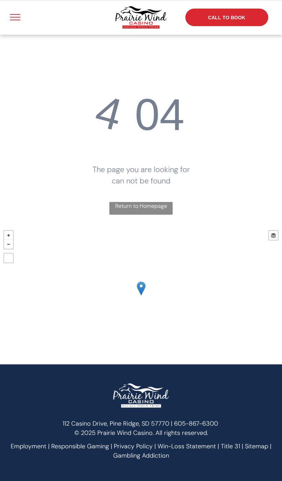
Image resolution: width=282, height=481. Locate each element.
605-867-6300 (196, 423)
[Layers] (273, 235)
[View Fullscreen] (8, 258)
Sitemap (256, 446)
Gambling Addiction (141, 455)
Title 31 (230, 446)
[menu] (15, 17)
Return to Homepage (141, 206)
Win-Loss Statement (187, 446)
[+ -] (141, 295)
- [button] (8, 244)
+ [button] (8, 235)
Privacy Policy (133, 446)
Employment (28, 446)
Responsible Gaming (80, 446)
